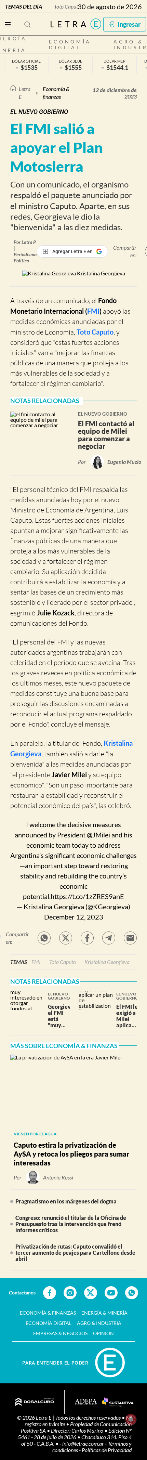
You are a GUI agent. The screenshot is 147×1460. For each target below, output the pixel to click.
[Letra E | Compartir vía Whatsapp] (44, 938)
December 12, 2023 (73, 917)
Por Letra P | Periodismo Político (25, 251)
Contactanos (22, 1292)
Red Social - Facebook (49, 1293)
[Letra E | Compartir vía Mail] (130, 938)
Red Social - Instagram (70, 1293)
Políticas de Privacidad (107, 1450)
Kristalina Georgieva (107, 962)
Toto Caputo (67, 6)
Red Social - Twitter (90, 1293)
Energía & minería (104, 1313)
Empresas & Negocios (60, 1333)
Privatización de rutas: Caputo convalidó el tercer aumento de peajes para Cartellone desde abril (75, 1252)
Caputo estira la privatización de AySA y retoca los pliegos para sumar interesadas (71, 1154)
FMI (93, 311)
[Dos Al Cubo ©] (34, 1402)
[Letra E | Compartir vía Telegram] (109, 938)
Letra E (24, 93)
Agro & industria (99, 1323)
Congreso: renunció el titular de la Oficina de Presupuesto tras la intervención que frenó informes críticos (70, 1223)
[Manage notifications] (130, 1419)
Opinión (103, 1333)
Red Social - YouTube (111, 1293)
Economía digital (70, 44)
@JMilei (98, 835)
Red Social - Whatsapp (131, 1293)
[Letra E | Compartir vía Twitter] (65, 938)
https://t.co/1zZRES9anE (87, 896)
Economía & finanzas (56, 93)
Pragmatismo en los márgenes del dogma (66, 1201)
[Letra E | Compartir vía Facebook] (87, 938)
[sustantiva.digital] (118, 1402)
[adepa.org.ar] (86, 1402)
